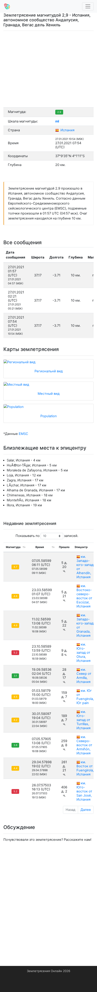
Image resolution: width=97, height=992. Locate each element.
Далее (86, 810)
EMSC (23, 434)
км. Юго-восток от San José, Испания (84, 791)
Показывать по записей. (47, 536)
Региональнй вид (49, 371)
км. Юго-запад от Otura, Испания (83, 652)
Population (48, 416)
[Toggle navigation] (88, 6)
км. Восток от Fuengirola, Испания (85, 768)
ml (57, 121)
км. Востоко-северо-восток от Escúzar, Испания (84, 596)
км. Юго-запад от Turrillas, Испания (83, 720)
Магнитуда (13, 547)
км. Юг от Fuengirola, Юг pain (85, 697)
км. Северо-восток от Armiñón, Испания (84, 745)
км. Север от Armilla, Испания (83, 676)
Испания (67, 130)
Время (39, 547)
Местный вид (49, 394)
